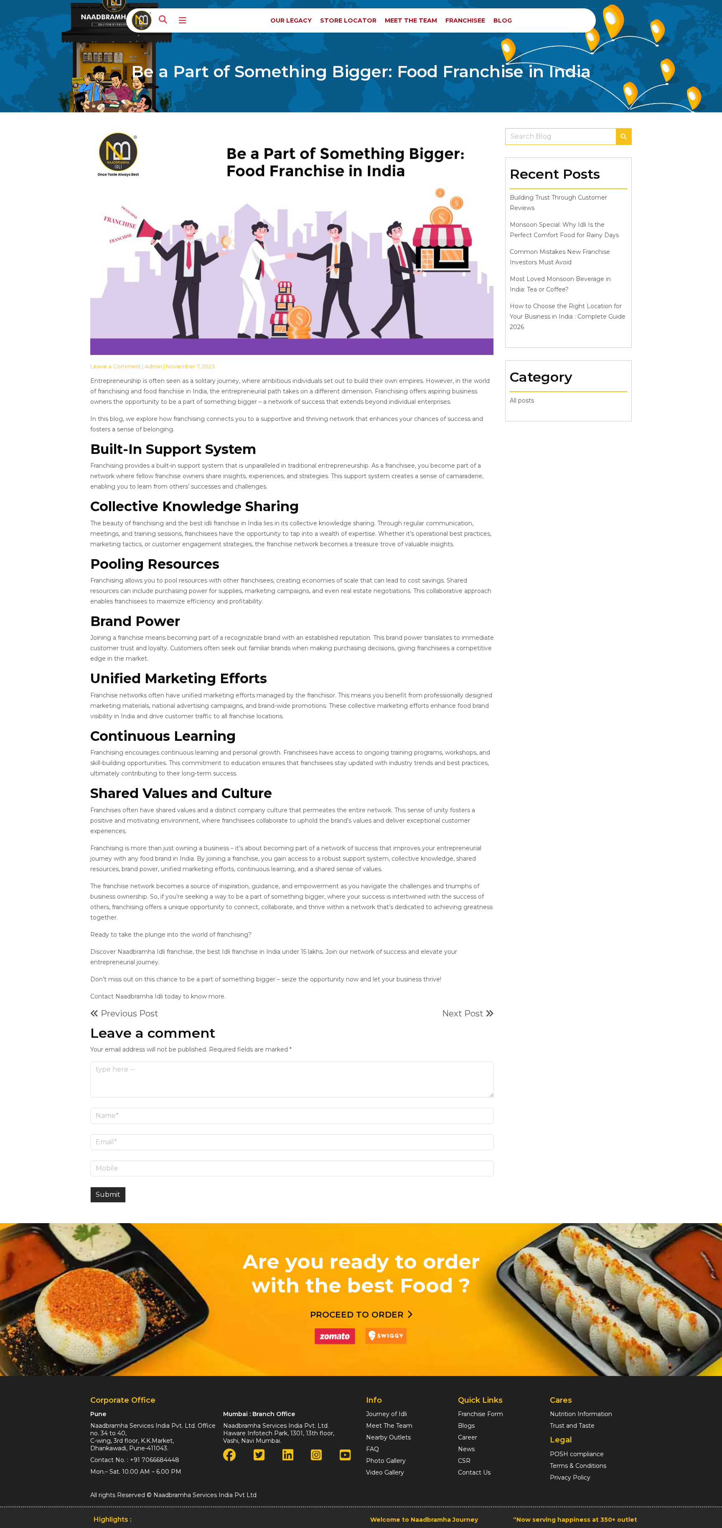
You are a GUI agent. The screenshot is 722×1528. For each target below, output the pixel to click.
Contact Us (474, 1472)
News (466, 1449)
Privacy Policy (570, 1477)
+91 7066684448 (154, 1460)
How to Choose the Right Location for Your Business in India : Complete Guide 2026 (567, 316)
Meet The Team (389, 1425)
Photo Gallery (386, 1461)
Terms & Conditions (578, 1466)
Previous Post (128, 1014)
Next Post (464, 1014)
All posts (522, 400)
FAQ (372, 1449)
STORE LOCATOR (348, 20)
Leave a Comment (115, 366)
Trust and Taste (572, 1425)
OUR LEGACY (291, 20)
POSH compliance (577, 1454)
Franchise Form (480, 1414)
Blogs (466, 1425)
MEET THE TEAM (411, 20)
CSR (464, 1461)
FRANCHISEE (465, 20)
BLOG (502, 20)
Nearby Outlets (388, 1437)
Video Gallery (385, 1472)
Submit (108, 1195)
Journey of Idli (386, 1414)
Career (467, 1437)
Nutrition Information (581, 1414)
